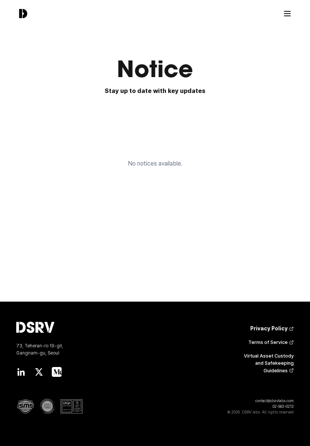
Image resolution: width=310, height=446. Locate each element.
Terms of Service (268, 342)
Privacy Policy (269, 328)
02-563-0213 (283, 406)
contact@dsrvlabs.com (274, 400)
